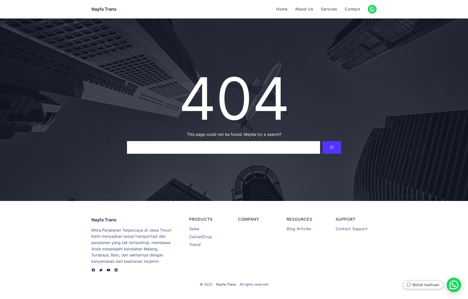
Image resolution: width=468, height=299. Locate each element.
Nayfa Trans (104, 9)
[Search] (331, 147)
